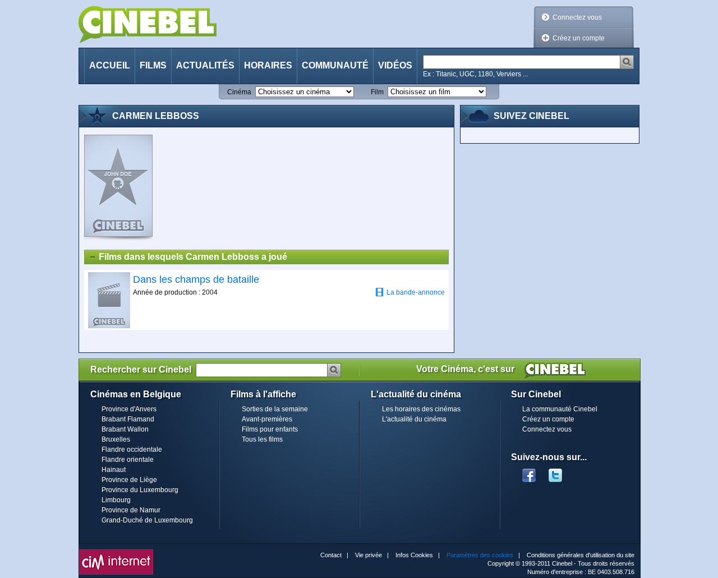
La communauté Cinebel (559, 409)
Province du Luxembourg (140, 490)
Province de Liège (129, 480)
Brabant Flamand (128, 419)
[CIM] (116, 552)
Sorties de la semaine (275, 409)
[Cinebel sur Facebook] (529, 472)
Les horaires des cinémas (421, 409)
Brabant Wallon (125, 429)
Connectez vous (577, 17)
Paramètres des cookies (480, 555)
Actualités (205, 65)
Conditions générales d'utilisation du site (580, 555)
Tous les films (262, 439)
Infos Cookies (414, 555)
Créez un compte (579, 38)
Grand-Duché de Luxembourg (147, 520)
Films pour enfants (270, 429)
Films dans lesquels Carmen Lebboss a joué (193, 257)
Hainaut (114, 470)
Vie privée (368, 555)
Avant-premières (267, 419)
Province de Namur (131, 510)
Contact (331, 555)
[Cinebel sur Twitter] (561, 472)
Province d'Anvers (129, 409)
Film (377, 92)
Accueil (109, 65)
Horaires (268, 65)
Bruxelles (116, 439)
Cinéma (239, 92)
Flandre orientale (128, 460)
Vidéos (395, 65)
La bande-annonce (415, 292)
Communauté (335, 65)
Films (153, 65)
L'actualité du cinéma (414, 419)
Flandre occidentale (132, 449)
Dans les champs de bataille (196, 279)
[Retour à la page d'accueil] (148, 24)
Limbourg (116, 500)
